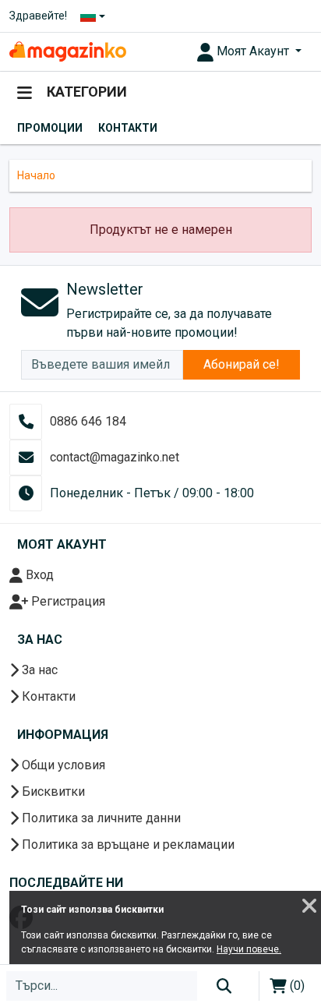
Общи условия (62, 765)
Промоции (50, 128)
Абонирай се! (241, 364)
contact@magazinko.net (114, 457)
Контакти (127, 128)
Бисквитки (52, 791)
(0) (296, 985)
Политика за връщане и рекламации (127, 844)
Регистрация (66, 601)
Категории (85, 91)
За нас (38, 669)
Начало (36, 175)
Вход (38, 574)
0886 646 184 (88, 421)
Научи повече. (249, 949)
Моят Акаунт (252, 51)
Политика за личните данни (100, 818)
